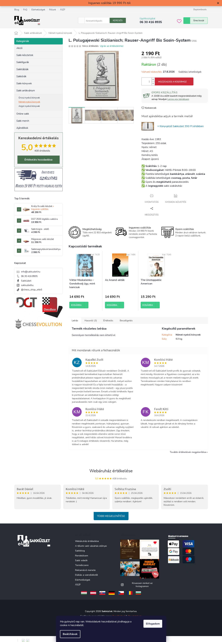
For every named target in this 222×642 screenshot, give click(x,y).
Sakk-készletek (24, 55)
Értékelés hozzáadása (38, 159)
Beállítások (70, 634)
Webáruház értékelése (111, 471)
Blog (16, 9)
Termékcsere (82, 565)
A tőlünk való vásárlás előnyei (91, 546)
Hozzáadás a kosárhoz (172, 81)
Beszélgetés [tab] (126, 320)
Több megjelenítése (111, 516)
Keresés (118, 20)
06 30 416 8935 (29, 276)
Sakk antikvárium (25, 90)
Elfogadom (153, 624)
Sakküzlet (26, 280)
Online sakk (22, 113)
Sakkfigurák (22, 62)
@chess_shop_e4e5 (31, 289)
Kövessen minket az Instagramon (142, 585)
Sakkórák (21, 76)
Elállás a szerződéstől (86, 574)
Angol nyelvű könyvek (29, 106)
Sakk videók (81, 560)
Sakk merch (22, 120)
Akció (19, 48)
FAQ (25, 9)
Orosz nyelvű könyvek (29, 97)
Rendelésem (81, 555)
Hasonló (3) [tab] (91, 320)
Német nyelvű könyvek (29, 101)
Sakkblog (80, 550)
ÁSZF (62, 9)
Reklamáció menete (85, 570)
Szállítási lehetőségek (189, 71)
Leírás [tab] (75, 320)
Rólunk (52, 9)
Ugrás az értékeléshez (111, 46)
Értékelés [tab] (108, 320)
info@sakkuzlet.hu (30, 271)
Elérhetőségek (38, 9)
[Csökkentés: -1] (153, 83)
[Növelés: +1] (153, 79)
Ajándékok (22, 128)
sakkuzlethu (27, 285)
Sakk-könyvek (24, 83)
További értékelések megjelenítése (188, 452)
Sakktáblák (22, 69)
